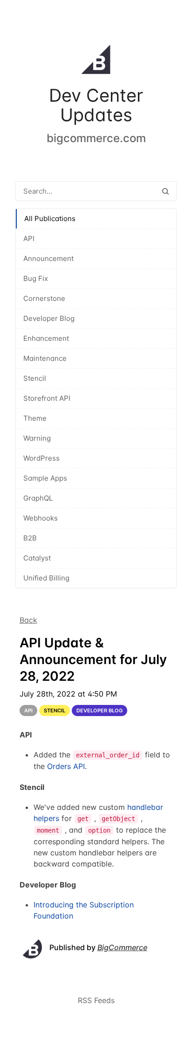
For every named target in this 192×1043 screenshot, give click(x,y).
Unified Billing (46, 578)
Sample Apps (45, 478)
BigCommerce (122, 947)
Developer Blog (49, 318)
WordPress (41, 458)
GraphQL (38, 498)
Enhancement (46, 338)
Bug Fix (35, 278)
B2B (30, 538)
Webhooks (40, 518)
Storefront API (46, 398)
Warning (37, 438)
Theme (35, 418)
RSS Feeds (96, 1000)
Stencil (34, 378)
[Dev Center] (96, 61)
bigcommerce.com (96, 138)
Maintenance (45, 358)
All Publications (49, 218)
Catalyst (37, 558)
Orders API (66, 766)
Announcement (48, 258)
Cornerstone (44, 298)
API (28, 238)
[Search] (165, 191)
